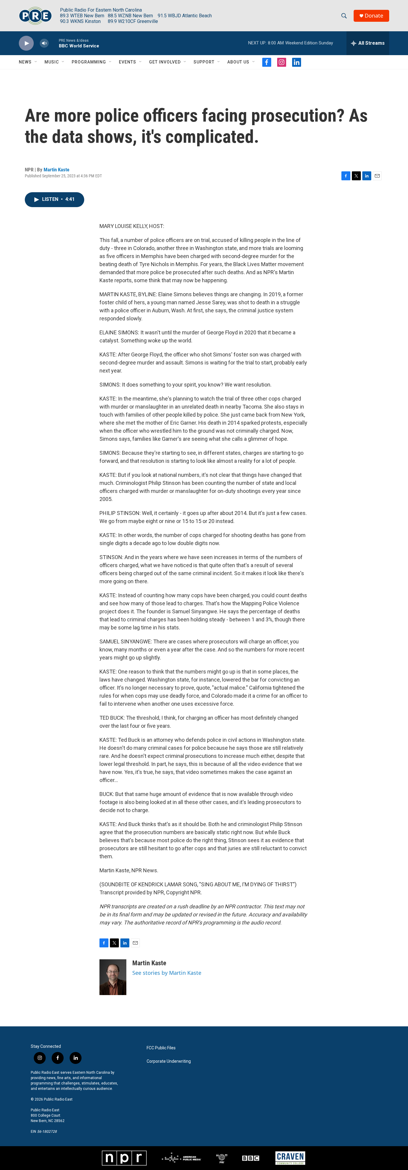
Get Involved (165, 62)
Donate (374, 16)
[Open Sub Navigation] (36, 62)
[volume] (44, 43)
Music (52, 62)
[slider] (54, 43)
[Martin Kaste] (112, 977)
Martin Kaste (56, 170)
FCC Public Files (161, 1048)
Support (204, 62)
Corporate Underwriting (169, 1061)
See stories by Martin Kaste (166, 972)
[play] (26, 43)
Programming (89, 62)
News (25, 62)
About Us (238, 62)
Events (127, 62)
